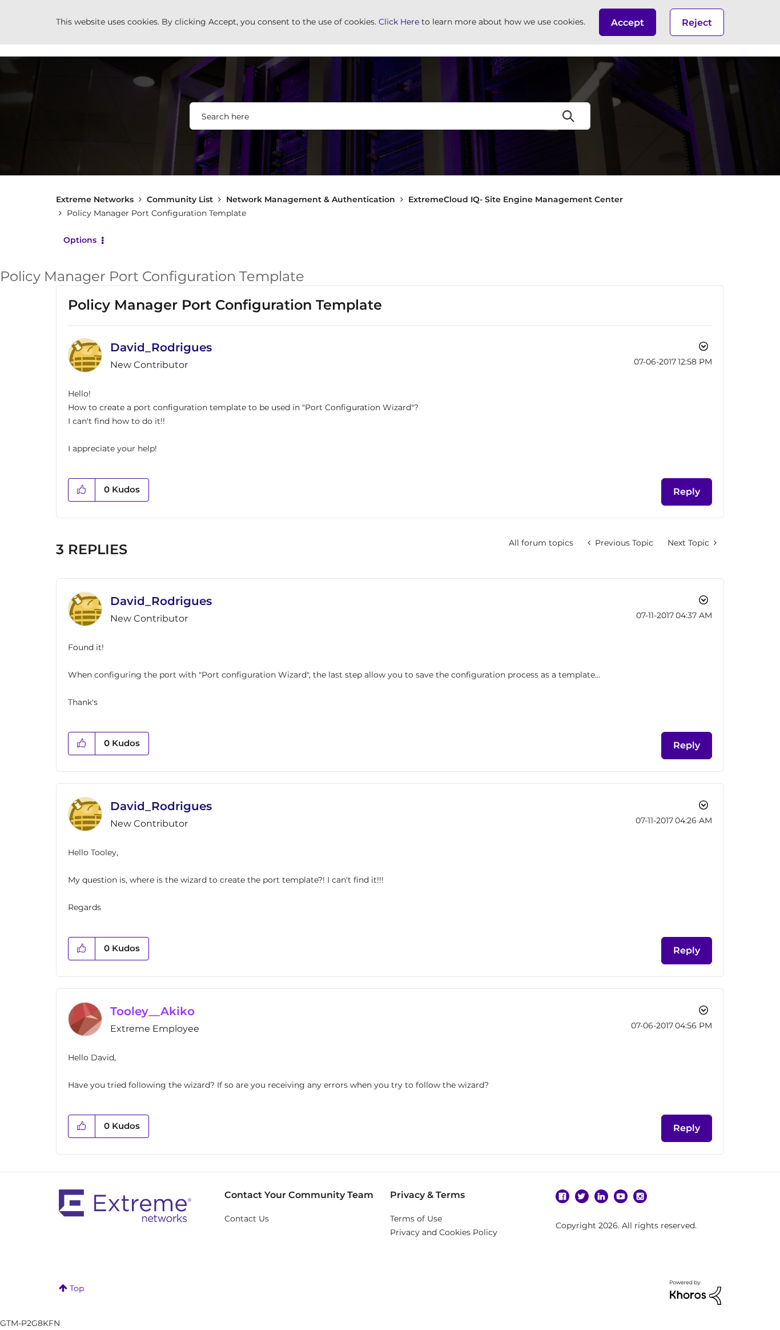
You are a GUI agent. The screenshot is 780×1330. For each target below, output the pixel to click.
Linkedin (601, 1196)
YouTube (621, 1196)
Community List (180, 199)
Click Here (399, 22)
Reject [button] (697, 22)
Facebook (562, 1196)
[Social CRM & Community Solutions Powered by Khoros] (695, 1292)
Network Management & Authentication (310, 199)
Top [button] (77, 1288)
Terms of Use (416, 1218)
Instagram (640, 1196)
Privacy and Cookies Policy (443, 1232)
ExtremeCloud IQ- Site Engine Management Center (515, 199)
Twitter (582, 1196)
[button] (627, 22)
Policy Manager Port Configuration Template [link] (156, 213)
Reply (686, 491)
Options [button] (80, 240)
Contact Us (246, 1218)
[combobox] (390, 116)
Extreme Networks (95, 199)
